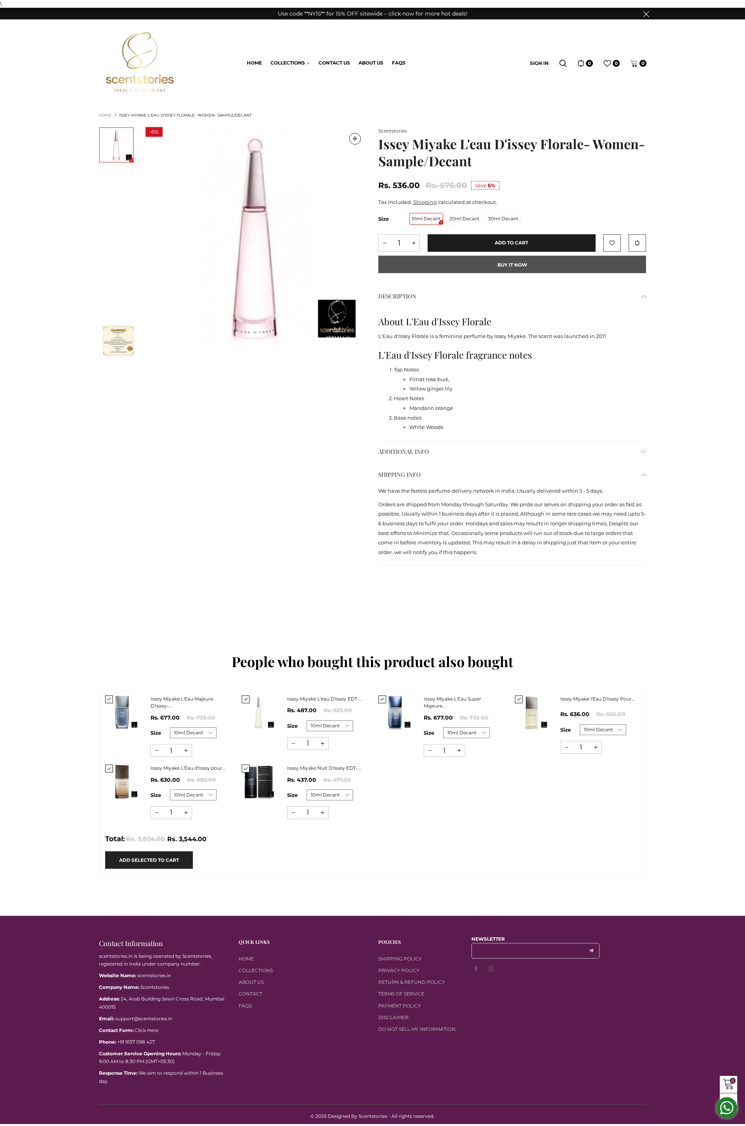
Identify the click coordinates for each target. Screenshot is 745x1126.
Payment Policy (399, 1006)
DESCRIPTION (397, 296)
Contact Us (334, 63)
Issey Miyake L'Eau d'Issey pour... (188, 768)
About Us (371, 63)
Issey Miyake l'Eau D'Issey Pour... (597, 699)
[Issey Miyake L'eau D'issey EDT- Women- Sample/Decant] (258, 712)
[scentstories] (140, 62)
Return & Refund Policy (411, 982)
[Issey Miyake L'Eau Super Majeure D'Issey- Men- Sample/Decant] (395, 712)
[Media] (355, 139)
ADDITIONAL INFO (403, 451)
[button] (384, 243)
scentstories (392, 131)
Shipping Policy (400, 959)
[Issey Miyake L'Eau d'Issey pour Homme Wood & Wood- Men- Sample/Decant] (122, 781)
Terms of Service (401, 994)
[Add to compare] (637, 243)
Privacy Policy (398, 970)
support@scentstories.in (143, 1018)
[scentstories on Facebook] (476, 969)
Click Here (146, 1030)
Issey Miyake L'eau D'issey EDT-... (325, 699)
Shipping (425, 202)
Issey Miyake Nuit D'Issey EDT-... (324, 768)
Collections (287, 63)
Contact (250, 994)
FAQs (398, 63)
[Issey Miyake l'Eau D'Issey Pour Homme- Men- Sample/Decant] (532, 712)
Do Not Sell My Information (417, 1029)
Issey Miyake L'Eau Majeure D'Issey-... (182, 702)
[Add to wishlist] (612, 243)
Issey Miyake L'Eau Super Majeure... (452, 702)
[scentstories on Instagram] (491, 969)
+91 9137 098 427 (136, 1042)
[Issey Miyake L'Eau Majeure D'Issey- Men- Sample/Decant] (122, 712)
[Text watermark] (256, 238)
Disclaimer (393, 1017)
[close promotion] (646, 13)
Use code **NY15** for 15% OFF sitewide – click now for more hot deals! (373, 13)
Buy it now (512, 265)
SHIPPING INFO (399, 474)
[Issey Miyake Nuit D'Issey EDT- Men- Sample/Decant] (258, 781)
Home (254, 63)
